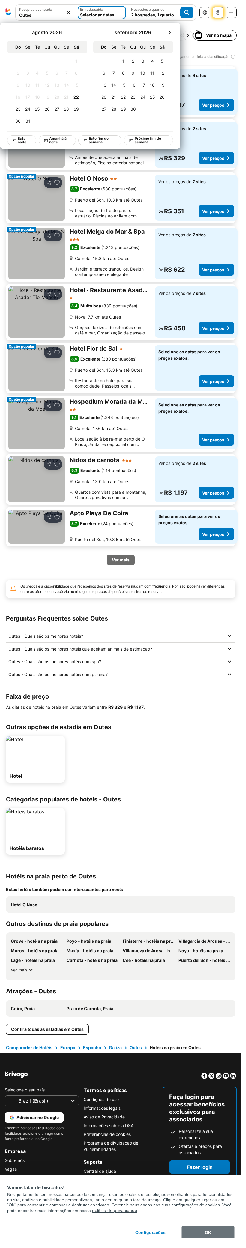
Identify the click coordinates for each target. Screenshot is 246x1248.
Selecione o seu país (25, 1089)
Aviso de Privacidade (104, 1116)
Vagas (11, 1169)
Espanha (92, 1047)
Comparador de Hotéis (29, 1047)
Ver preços (213, 105)
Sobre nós (15, 1160)
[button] (46, 12)
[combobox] (46, 12)
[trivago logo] (8, 12)
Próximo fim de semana (148, 140)
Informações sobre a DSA (109, 1125)
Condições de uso (101, 1099)
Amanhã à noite (58, 140)
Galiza (115, 1047)
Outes (136, 1047)
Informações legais (102, 1108)
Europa (67, 1047)
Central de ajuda (100, 1171)
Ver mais (19, 969)
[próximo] (169, 32)
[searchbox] (46, 15)
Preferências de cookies (107, 1134)
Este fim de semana (99, 140)
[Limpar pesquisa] (68, 12)
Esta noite (22, 140)
